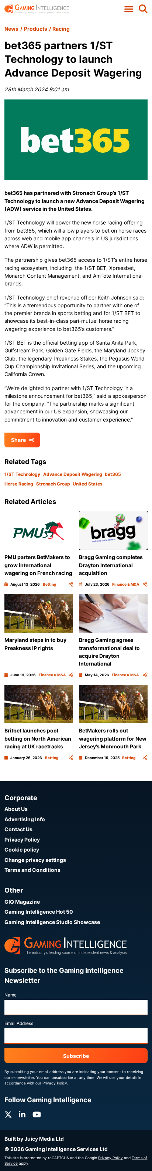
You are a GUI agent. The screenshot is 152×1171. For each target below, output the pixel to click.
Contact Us (18, 829)
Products (35, 29)
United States (88, 484)
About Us (16, 809)
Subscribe (76, 1056)
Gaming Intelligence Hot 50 (38, 911)
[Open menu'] (129, 9)
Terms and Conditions (32, 870)
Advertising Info (24, 819)
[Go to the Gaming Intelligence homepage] (36, 9)
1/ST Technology (22, 474)
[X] (8, 1114)
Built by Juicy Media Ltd (34, 1139)
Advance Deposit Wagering (72, 474)
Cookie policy (21, 849)
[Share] (71, 584)
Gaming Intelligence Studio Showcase (52, 922)
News (11, 29)
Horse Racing (18, 484)
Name (10, 995)
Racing (61, 29)
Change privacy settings (35, 860)
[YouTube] (36, 1114)
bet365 (113, 474)
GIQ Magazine (22, 901)
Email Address (18, 1023)
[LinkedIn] (22, 1114)
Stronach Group (53, 484)
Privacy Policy (22, 839)
